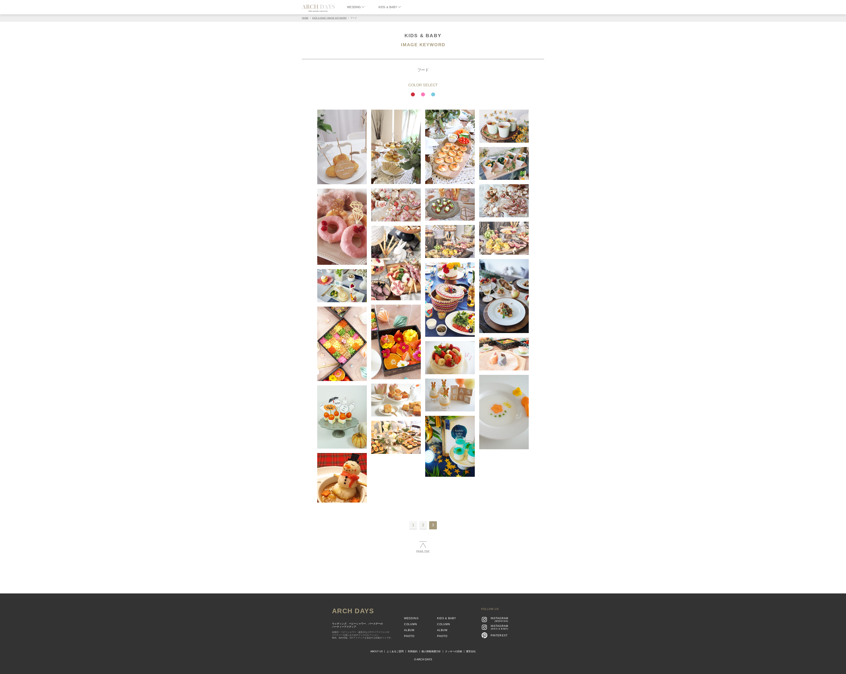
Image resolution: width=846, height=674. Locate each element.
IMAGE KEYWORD (423, 44)
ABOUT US (376, 651)
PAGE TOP (423, 551)
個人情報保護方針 (431, 651)
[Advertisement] (423, 571)
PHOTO (409, 636)
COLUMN (410, 624)
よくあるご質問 (395, 651)
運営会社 (471, 651)
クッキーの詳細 (453, 651)
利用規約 (412, 651)
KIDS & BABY (387, 7)
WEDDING (354, 7)
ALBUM (409, 630)
